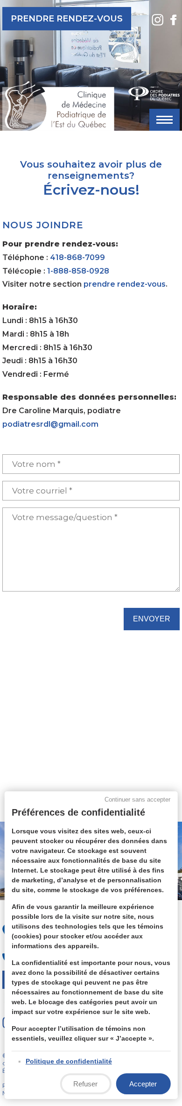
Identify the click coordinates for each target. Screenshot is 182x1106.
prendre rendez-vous (125, 284)
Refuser (85, 1084)
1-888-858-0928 (78, 271)
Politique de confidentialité (69, 1061)
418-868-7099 (77, 257)
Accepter (143, 1084)
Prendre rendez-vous (67, 19)
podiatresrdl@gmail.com (50, 424)
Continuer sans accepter (137, 799)
